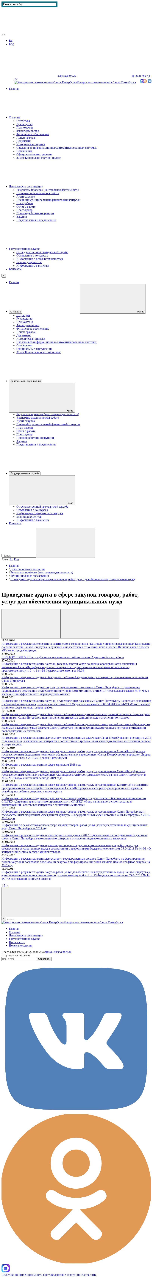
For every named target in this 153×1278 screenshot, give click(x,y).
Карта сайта (25, 79)
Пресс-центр (24, 210)
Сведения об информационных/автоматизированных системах (56, 147)
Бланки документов (29, 262)
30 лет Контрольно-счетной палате (38, 157)
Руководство (24, 124)
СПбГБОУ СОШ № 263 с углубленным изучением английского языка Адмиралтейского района (62, 657)
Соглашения (24, 151)
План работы (24, 203)
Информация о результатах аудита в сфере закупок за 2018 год (41, 764)
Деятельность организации (26, 186)
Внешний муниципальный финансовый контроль (48, 199)
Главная (14, 88)
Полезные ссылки (20, 945)
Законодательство (27, 130)
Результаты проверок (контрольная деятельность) (47, 189)
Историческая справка (30, 144)
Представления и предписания (36, 220)
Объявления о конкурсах (32, 255)
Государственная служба (24, 248)
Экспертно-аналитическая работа (37, 193)
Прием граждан (26, 137)
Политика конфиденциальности (21, 1274)
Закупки (21, 216)
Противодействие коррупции (35, 213)
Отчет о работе (25, 206)
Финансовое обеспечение (32, 134)
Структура (23, 120)
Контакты (15, 268)
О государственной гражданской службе (42, 252)
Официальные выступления (34, 154)
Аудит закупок (25, 196)
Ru (11, 40)
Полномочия (24, 127)
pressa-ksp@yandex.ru (58, 951)
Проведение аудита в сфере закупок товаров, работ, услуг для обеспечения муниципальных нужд (72, 579)
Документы (23, 141)
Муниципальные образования (29, 575)
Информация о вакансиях (32, 265)
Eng (11, 44)
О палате (14, 117)
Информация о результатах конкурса (39, 258)
